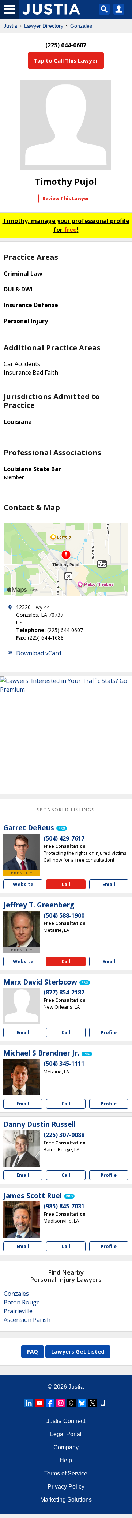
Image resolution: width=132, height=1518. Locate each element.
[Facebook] (50, 1403)
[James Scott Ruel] (21, 1219)
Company (66, 1447)
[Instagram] (60, 1403)
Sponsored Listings (66, 810)
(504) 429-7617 (64, 838)
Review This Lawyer (65, 198)
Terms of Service (65, 1473)
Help (66, 1460)
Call (65, 884)
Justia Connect (65, 1421)
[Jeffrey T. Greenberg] (21, 929)
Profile (109, 1032)
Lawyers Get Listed (78, 1351)
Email (108, 884)
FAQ (32, 1351)
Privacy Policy (66, 1486)
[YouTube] (39, 1403)
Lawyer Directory (43, 26)
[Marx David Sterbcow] (21, 1006)
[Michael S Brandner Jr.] (21, 1077)
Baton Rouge (22, 1302)
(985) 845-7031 (64, 1206)
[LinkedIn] (28, 1403)
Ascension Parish (27, 1320)
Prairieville (18, 1311)
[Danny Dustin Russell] (21, 1148)
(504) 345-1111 (64, 1064)
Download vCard (38, 653)
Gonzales (81, 26)
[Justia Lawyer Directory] (103, 1403)
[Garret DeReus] (21, 852)
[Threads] (71, 1403)
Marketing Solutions (66, 1500)
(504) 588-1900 (64, 915)
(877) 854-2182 (64, 992)
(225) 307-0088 (64, 1135)
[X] (92, 1403)
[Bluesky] (82, 1403)
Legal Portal (66, 1434)
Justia (10, 26)
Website (23, 884)
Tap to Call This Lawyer (66, 60)
